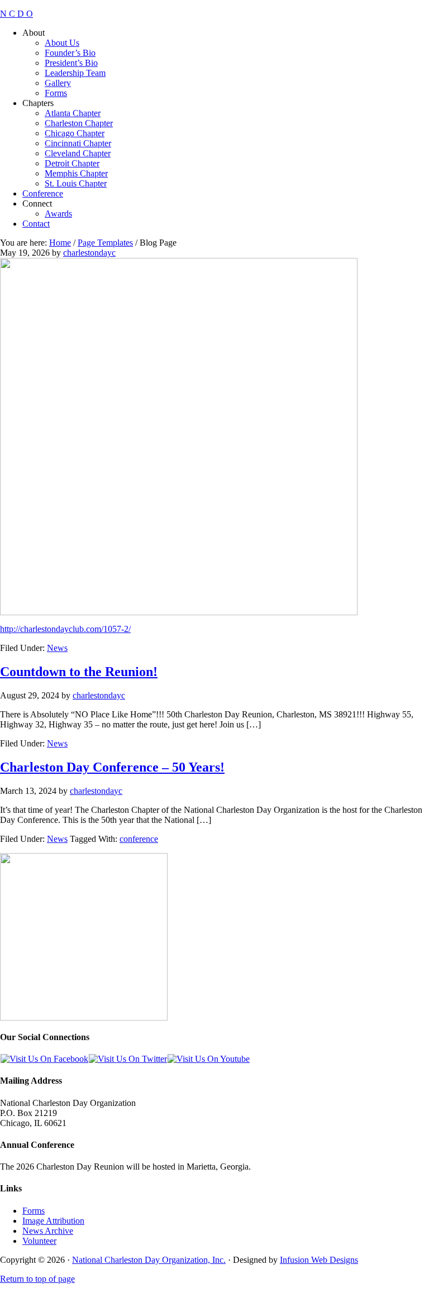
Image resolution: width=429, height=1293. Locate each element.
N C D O (16, 13)
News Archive (47, 1230)
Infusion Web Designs (319, 1260)
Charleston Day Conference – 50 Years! (112, 767)
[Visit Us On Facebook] (44, 1059)
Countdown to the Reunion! (79, 671)
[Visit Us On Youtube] (208, 1059)
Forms (33, 1210)
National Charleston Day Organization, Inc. (149, 1260)
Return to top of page (37, 1279)
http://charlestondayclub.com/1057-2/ (65, 629)
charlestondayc (89, 252)
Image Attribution (53, 1220)
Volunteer (39, 1241)
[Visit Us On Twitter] (127, 1059)
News (57, 648)
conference (139, 839)
